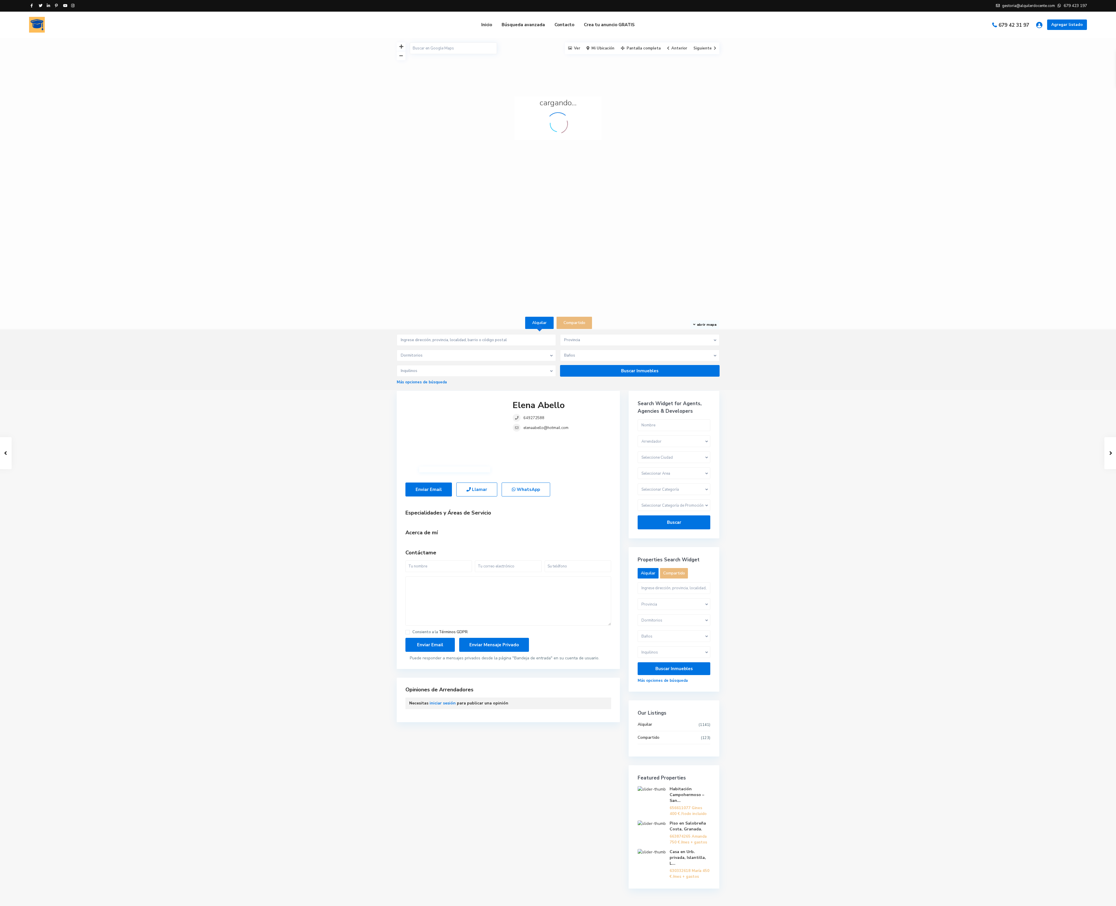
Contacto (564, 25)
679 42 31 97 (1014, 25)
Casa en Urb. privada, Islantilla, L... (688, 857)
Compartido (648, 737)
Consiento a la (440, 632)
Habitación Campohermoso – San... (687, 794)
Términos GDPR (453, 632)
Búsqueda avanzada (523, 25)
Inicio (486, 25)
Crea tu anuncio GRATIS (609, 25)
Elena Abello (539, 405)
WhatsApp (528, 489)
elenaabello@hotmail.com (545, 427)
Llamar (479, 489)
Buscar (674, 522)
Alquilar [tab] (539, 322)
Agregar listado (1067, 24)
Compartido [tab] (574, 322)
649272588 (533, 418)
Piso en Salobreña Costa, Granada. (688, 826)
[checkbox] (407, 632)
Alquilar (645, 724)
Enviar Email (429, 489)
